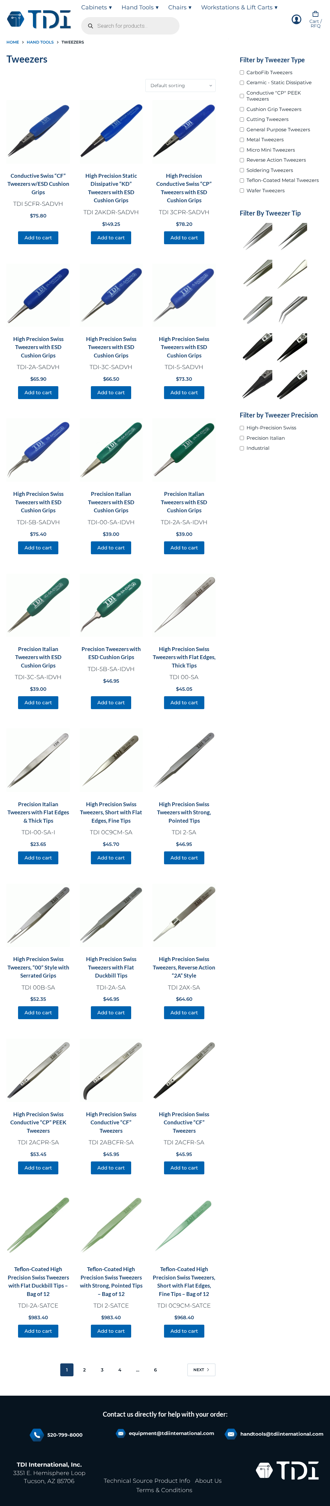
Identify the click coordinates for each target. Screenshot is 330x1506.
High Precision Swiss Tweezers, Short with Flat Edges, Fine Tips (111, 812)
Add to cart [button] (38, 238)
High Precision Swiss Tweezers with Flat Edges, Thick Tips (184, 657)
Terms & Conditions (164, 1490)
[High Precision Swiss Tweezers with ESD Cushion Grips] (38, 295)
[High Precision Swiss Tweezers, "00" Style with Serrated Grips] (38, 915)
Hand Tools (137, 7)
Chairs (177, 7)
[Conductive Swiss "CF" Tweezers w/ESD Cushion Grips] (38, 131)
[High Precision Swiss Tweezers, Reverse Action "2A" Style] (184, 915)
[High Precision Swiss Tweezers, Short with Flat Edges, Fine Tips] (111, 760)
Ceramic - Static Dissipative (279, 82)
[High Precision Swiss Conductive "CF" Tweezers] (111, 1070)
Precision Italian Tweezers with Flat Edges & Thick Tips (38, 812)
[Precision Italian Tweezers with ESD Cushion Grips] (111, 450)
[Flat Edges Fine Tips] (291, 275)
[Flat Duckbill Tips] (256, 312)
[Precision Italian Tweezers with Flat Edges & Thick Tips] (38, 760)
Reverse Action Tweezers (276, 160)
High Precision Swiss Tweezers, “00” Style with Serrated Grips (38, 967)
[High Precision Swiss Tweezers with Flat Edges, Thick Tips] (184, 605)
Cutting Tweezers (267, 119)
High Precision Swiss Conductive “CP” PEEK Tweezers (38, 1122)
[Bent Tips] (291, 312)
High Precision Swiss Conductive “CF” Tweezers (111, 1122)
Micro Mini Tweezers (271, 150)
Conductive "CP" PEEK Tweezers (274, 96)
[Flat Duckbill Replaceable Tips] (291, 386)
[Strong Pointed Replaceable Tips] (291, 349)
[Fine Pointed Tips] (291, 239)
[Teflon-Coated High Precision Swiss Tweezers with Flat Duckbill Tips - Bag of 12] (38, 1225)
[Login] (296, 19)
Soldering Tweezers (270, 170)
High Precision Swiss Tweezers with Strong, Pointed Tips (184, 812)
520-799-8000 (64, 1435)
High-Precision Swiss (271, 428)
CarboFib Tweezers (269, 72)
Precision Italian (266, 438)
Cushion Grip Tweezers (274, 109)
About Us (208, 1480)
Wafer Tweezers (266, 190)
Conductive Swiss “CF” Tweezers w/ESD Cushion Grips (38, 184)
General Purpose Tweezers (278, 129)
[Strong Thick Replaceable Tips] (256, 349)
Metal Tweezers (265, 139)
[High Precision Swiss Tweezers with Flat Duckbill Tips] (111, 915)
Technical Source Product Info (147, 1480)
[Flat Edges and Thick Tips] (256, 275)
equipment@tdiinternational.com (171, 1433)
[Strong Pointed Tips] (256, 239)
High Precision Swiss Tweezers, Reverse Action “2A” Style (184, 967)
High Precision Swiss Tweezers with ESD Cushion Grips (38, 347)
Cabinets (94, 7)
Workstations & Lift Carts (237, 7)
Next (198, 1369)
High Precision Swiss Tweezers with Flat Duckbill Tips (111, 967)
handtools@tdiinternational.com (282, 1434)
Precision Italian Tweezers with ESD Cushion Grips (111, 502)
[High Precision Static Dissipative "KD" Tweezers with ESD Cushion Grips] (111, 131)
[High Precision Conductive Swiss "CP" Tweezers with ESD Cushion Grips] (184, 131)
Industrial (258, 448)
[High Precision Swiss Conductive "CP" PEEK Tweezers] (38, 1070)
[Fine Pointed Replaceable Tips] (256, 386)
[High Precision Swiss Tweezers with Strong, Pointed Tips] (184, 760)
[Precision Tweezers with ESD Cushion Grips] (111, 605)
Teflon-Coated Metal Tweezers (283, 180)
